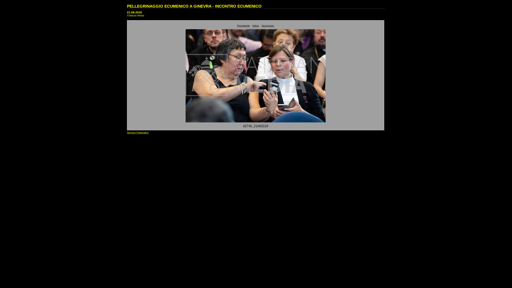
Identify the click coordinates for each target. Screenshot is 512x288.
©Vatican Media (135, 15)
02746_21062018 (255, 126)
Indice (255, 25)
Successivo (268, 25)
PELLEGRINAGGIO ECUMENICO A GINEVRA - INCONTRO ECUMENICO (194, 6)
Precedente (243, 25)
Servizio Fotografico (138, 132)
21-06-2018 (134, 12)
